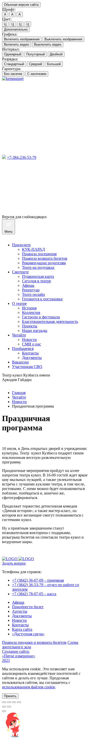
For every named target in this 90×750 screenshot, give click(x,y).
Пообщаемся (23, 348)
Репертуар (31, 290)
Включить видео (16, 44)
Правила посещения (39, 254)
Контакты (30, 353)
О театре (19, 303)
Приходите (21, 245)
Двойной (56, 54)
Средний (35, 64)
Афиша (28, 285)
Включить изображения (22, 39)
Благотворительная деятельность (50, 321)
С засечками (36, 74)
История (29, 308)
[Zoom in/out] (19, 702)
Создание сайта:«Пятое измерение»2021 (18, 656)
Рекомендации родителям (44, 263)
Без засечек (13, 74)
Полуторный (35, 54)
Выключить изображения (63, 39)
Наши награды (34, 330)
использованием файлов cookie (28, 687)
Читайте (19, 335)
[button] (10, 696)
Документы (32, 357)
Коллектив (31, 312)
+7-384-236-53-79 (21, 157)
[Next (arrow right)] (9, 706)
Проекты (29, 326)
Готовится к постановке (42, 299)
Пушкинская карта (38, 276)
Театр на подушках (38, 267)
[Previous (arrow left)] (4, 706)
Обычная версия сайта (21, 5)
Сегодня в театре (36, 281)
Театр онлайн (33, 294)
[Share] (9, 702)
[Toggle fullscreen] (14, 702)
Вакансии (20, 362)
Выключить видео (47, 44)
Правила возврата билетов (44, 258)
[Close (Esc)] (4, 702)
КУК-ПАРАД (33, 249)
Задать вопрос (14, 563)
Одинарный (12, 54)
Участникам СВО (27, 366)
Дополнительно (16, 29)
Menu (8, 231)
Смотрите (20, 272)
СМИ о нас (31, 344)
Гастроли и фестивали (41, 317)
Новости (29, 339)
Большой (54, 64)
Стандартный (14, 64)
